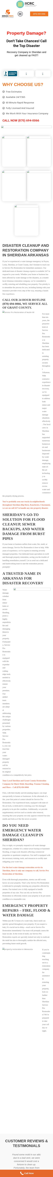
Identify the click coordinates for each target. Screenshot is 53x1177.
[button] (20, 14)
